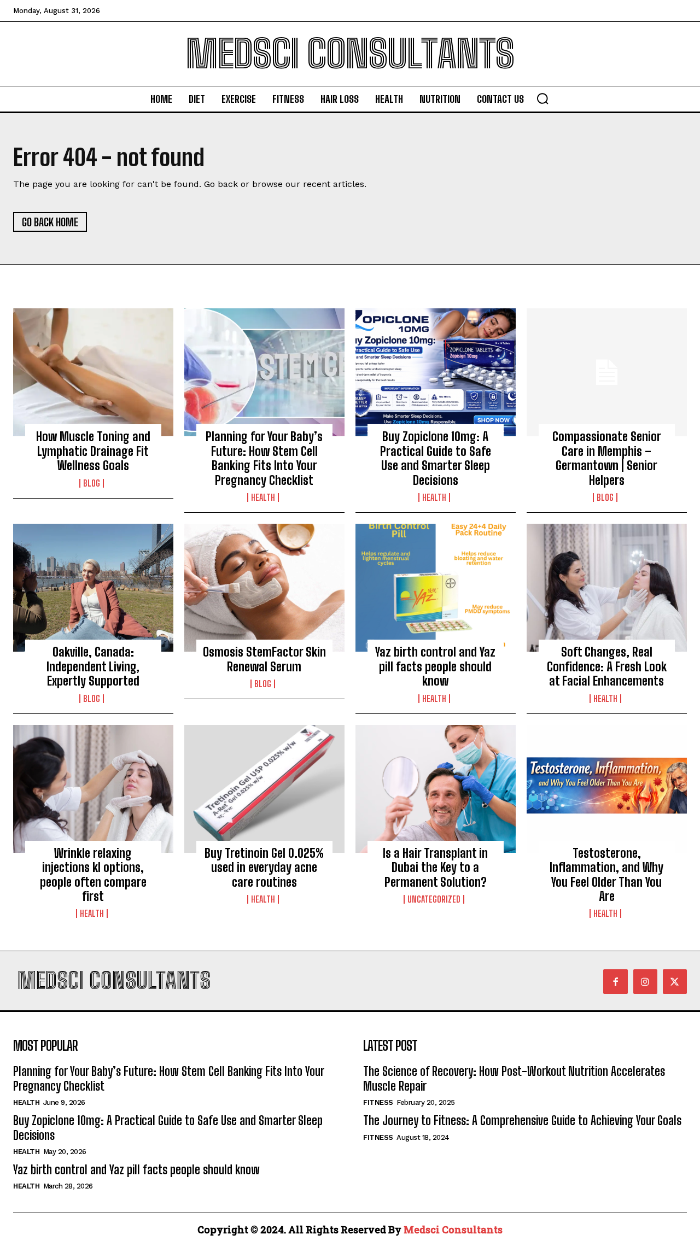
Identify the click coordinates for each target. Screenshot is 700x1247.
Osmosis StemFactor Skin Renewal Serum (264, 659)
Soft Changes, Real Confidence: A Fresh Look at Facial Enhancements (607, 666)
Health (263, 497)
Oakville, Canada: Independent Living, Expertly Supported (92, 666)
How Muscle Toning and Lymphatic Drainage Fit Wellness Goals (93, 451)
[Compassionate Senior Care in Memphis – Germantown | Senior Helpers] (607, 372)
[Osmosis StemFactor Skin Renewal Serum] (264, 588)
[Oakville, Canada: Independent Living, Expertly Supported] (93, 588)
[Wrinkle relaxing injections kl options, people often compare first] (93, 789)
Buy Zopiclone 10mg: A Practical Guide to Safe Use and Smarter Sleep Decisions (435, 458)
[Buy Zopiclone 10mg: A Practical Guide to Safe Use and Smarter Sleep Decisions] (435, 372)
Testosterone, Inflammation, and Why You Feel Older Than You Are (606, 875)
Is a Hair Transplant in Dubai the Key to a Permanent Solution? (435, 867)
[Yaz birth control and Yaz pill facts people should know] (435, 588)
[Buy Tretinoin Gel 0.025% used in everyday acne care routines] (264, 789)
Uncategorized (433, 899)
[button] (542, 98)
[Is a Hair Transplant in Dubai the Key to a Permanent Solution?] (435, 789)
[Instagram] (645, 981)
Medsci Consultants (453, 1229)
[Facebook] (615, 981)
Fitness (378, 1102)
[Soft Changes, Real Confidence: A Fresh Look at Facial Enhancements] (607, 588)
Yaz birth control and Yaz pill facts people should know (435, 666)
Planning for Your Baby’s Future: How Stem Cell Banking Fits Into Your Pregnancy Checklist (264, 458)
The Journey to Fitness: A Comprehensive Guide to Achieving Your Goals (522, 1120)
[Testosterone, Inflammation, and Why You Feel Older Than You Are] (607, 789)
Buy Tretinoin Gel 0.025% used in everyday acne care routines (264, 867)
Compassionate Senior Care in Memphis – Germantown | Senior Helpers (606, 458)
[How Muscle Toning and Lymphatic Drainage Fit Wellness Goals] (93, 372)
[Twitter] (675, 981)
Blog (91, 483)
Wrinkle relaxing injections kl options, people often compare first (93, 875)
